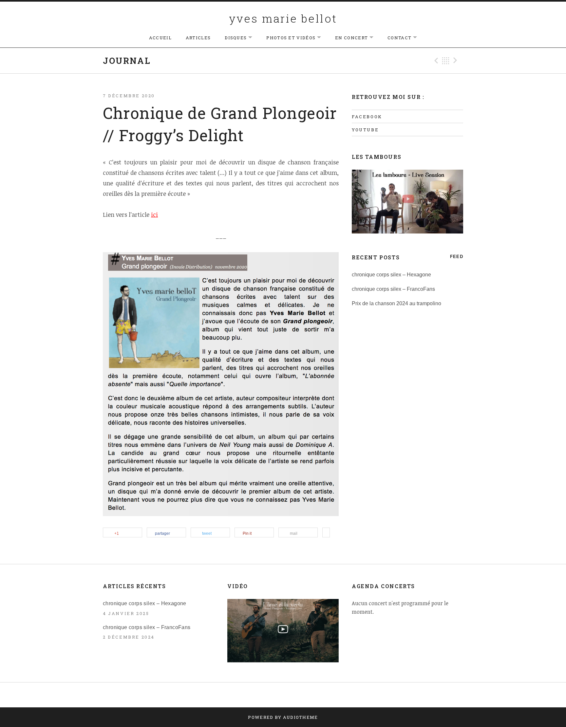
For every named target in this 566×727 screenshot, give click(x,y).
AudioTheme (300, 717)
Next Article (456, 60)
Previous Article (435, 60)
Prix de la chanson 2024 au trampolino (396, 303)
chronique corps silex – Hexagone (391, 274)
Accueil (160, 38)
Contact (405, 38)
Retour (446, 60)
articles (198, 38)
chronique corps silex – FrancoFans (393, 289)
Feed (456, 256)
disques (242, 38)
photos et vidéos (297, 38)
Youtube (365, 130)
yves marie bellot (283, 18)
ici (154, 214)
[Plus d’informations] (326, 533)
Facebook (367, 117)
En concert (357, 38)
